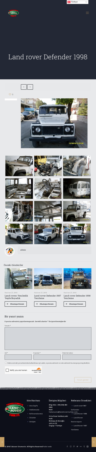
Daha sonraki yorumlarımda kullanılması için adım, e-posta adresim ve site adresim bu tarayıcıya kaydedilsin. (49, 363)
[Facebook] (67, 446)
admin (23, 250)
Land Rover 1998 (80, 414)
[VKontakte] (87, 446)
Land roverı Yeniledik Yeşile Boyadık (16, 297)
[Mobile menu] (87, 12)
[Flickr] (81, 446)
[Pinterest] (74, 446)
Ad (6, 353)
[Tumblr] (84, 446)
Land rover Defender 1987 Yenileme (47, 297)
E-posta (37, 353)
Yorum (8, 325)
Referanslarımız (36, 414)
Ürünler (32, 418)
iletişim (32, 421)
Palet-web (47, 446)
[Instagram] (70, 446)
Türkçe (74, 2)
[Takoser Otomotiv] (13, 12)
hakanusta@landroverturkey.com (63, 412)
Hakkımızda (34, 410)
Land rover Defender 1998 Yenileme (77, 297)
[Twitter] (77, 446)
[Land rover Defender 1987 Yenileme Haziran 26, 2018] (2, 442)
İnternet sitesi (67, 353)
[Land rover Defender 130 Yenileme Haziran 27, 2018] (94, 442)
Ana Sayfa (33, 406)
